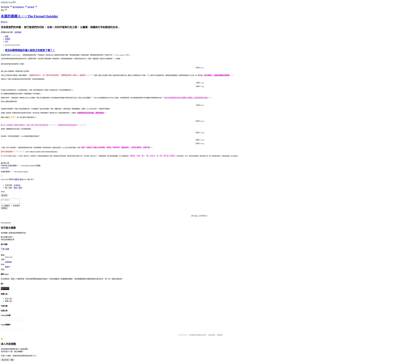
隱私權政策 (211, 335)
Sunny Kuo (4, 167)
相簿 (6, 36)
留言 (21, 179)
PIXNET (184, 335)
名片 (6, 41)
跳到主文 (4, 22)
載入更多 (4, 195)
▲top (3, 191)
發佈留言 (4, 208)
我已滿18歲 (5, 360)
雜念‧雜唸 (18, 188)
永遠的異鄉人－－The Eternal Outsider (29, 16)
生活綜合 (17, 185)
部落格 (7, 39)
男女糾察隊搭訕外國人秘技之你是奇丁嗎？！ (30, 50)
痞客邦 (16, 179)
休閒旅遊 (18, 32)
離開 (12, 360)
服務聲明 (219, 335)
